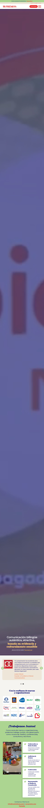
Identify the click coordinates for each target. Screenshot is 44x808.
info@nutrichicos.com (16, 804)
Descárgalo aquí (28, 650)
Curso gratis (33, 6)
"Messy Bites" (30, 1)
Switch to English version (35, 3)
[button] (39, 6)
